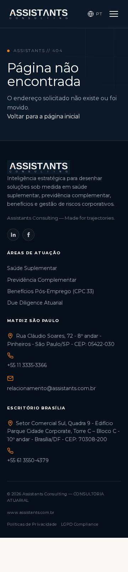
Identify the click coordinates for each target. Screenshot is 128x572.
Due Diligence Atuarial (35, 303)
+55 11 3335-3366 (27, 365)
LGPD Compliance (79, 524)
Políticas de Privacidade (32, 524)
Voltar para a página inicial (43, 116)
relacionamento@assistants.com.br (51, 388)
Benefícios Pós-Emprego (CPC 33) (50, 291)
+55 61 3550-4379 (28, 460)
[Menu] (114, 14)
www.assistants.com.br (30, 512)
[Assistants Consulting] (38, 14)
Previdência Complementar (41, 280)
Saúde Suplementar (32, 268)
